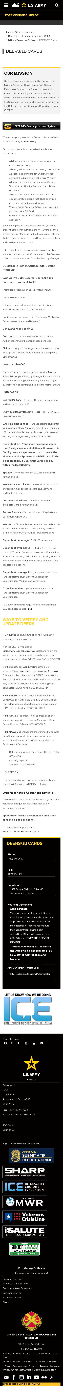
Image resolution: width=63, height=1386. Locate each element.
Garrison (29, 32)
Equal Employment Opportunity (19, 1114)
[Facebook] (5, 1043)
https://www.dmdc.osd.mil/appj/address (22, 651)
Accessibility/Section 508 (16, 1099)
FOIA (5, 1090)
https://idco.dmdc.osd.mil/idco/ (23, 831)
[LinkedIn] (18, 1043)
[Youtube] (36, 1377)
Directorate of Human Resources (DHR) (29, 36)
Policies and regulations (15, 1283)
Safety (6, 1302)
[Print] (34, 1043)
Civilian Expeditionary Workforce (39, 1361)
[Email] (42, 1043)
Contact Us (8, 1129)
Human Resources (11, 1361)
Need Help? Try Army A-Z (15, 1110)
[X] (11, 1043)
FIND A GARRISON (31, 1348)
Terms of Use (9, 1094)
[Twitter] (51, 1377)
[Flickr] (44, 1377)
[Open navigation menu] (6, 5)
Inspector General (12, 1293)
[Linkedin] (29, 1377)
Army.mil (31, 1079)
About (18, 32)
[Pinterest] (26, 1043)
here (44, 784)
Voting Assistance (12, 1297)
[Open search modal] (56, 5)
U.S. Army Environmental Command (20, 1366)
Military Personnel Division (22, 40)
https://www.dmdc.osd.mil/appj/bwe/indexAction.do (32, 671)
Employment (9, 1085)
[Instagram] (21, 1377)
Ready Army (8, 1104)
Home (8, 32)
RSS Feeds (8, 1125)
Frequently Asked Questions (17, 1288)
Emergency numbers (12, 1279)
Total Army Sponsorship (45, 1353)
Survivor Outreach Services (17, 1353)
